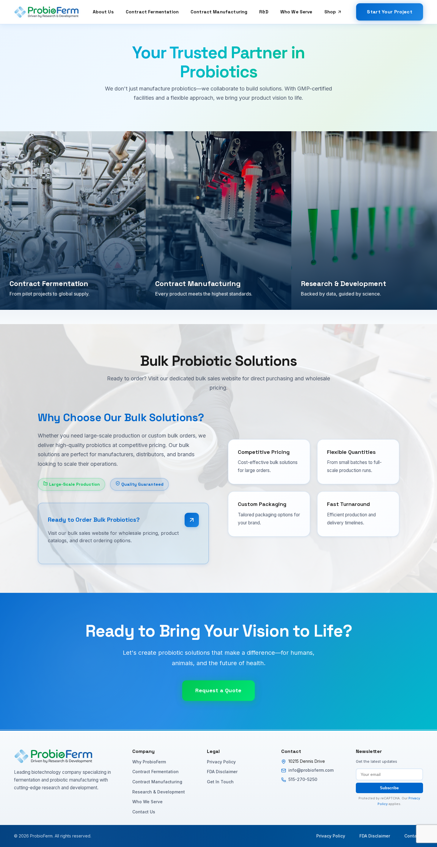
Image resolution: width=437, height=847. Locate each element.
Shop (330, 12)
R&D (263, 12)
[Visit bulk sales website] (192, 520)
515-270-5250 (302, 779)
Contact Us (143, 811)
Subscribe (389, 788)
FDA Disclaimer (222, 771)
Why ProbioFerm (149, 761)
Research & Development (158, 791)
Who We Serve (296, 12)
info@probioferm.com (311, 770)
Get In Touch (220, 781)
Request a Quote (218, 690)
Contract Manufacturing (219, 12)
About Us (103, 12)
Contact (412, 835)
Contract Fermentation (152, 12)
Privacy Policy (221, 761)
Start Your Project (389, 12)
